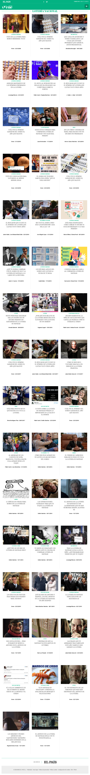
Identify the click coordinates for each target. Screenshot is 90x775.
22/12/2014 (80, 653)
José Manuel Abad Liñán (16, 234)
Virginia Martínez (45, 95)
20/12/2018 (81, 234)
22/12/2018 (18, 188)
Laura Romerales (41, 141)
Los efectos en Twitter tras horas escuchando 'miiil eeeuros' (16, 597)
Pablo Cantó (37, 95)
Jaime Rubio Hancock (70, 374)
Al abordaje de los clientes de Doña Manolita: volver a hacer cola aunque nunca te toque (16, 459)
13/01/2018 (49, 327)
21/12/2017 (80, 374)
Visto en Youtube (45, 592)
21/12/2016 (24, 467)
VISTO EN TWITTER (74, 499)
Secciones (87, 6)
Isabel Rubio (42, 281)
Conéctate (77, 1)
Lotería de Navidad (16, 34)
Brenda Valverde (13, 327)
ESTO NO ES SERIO (16, 546)
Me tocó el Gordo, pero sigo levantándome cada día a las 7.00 (45, 225)
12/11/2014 (47, 745)
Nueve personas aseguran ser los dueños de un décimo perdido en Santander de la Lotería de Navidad (16, 320)
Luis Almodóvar (16, 467)
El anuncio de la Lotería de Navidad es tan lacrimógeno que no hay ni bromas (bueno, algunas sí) (74, 506)
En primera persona (45, 220)
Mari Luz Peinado (41, 653)
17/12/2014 (47, 699)
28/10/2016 (49, 560)
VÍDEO (74, 127)
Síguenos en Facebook (43, 1)
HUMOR (74, 453)
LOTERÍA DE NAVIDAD (16, 81)
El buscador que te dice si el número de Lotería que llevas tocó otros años (74, 85)
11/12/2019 (50, 141)
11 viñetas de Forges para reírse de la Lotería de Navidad (16, 504)
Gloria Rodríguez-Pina (12, 420)
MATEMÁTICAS (74, 546)
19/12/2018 (21, 281)
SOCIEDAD (45, 499)
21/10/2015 (50, 653)
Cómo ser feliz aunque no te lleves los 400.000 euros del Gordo (45, 457)
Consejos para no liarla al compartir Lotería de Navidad (74, 271)
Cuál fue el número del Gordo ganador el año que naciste (74, 411)
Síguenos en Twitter (46, 1)
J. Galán (68, 95)
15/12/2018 (81, 281)
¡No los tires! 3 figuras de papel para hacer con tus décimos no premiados (74, 132)
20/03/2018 (20, 327)
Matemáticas (74, 34)
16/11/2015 (18, 653)
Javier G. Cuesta (12, 281)
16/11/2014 (22, 745)
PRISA (75, 770)
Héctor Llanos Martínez (71, 141)
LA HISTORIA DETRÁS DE (74, 313)
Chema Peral (74, 234)
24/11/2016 (49, 513)
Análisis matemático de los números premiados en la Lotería (16, 85)
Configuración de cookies (64, 770)
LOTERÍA (16, 313)
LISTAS (45, 638)
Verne (7, 7)
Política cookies (53, 770)
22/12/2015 (18, 606)
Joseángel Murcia (12, 95)
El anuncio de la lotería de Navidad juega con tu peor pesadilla (45, 736)
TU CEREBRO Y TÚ (45, 453)
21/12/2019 (18, 141)
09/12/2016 (20, 513)
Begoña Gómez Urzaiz (12, 745)
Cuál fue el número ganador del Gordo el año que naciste (45, 39)
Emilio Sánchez (45, 420)
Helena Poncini (74, 327)
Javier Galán (6, 234)
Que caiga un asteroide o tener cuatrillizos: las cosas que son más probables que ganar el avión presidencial (74, 41)
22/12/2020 (18, 48)
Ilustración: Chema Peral (70, 281)
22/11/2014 (76, 699)
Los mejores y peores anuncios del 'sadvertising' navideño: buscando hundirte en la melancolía (16, 738)
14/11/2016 (76, 513)
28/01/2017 (22, 420)
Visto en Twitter (45, 406)
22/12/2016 (53, 420)
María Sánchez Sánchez (42, 606)
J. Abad (73, 95)
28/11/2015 (51, 606)
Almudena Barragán (71, 48)
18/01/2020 (79, 48)
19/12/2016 (78, 467)
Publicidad (29, 770)
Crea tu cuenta (84, 1)
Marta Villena (67, 234)
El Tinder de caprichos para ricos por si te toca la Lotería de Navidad (74, 457)
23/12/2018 (80, 141)
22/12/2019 (21, 95)
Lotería (45, 313)
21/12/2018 (50, 234)
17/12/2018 (48, 281)
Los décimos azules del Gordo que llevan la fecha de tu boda (45, 271)
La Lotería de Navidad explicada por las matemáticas (74, 597)
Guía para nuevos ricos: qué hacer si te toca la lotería (16, 411)
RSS (72, 770)
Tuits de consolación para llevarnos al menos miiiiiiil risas (16, 178)
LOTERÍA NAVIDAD (45, 127)
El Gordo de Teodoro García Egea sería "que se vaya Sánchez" (45, 178)
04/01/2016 (79, 560)
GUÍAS (16, 406)
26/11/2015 (79, 606)
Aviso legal (35, 770)
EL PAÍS (50, 762)
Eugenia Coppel (42, 327)
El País (7, 1)
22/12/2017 (82, 327)
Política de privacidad (44, 770)
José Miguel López (41, 234)
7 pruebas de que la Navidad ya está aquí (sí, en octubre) (45, 643)
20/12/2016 (49, 467)
